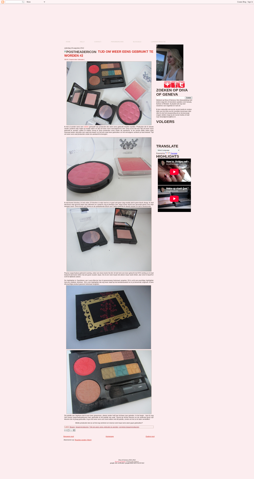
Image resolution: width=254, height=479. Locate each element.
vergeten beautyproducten (129, 427)
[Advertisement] (110, 447)
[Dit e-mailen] (65, 430)
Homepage (110, 436)
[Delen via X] (71, 430)
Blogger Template (120, 461)
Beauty (72, 427)
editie (86, 127)
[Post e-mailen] (86, 59)
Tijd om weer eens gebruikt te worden (103, 427)
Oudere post (150, 436)
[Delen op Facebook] (74, 430)
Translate (174, 153)
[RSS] (106, 462)
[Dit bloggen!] (68, 430)
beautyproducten (82, 427)
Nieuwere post (68, 436)
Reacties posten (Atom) (83, 440)
